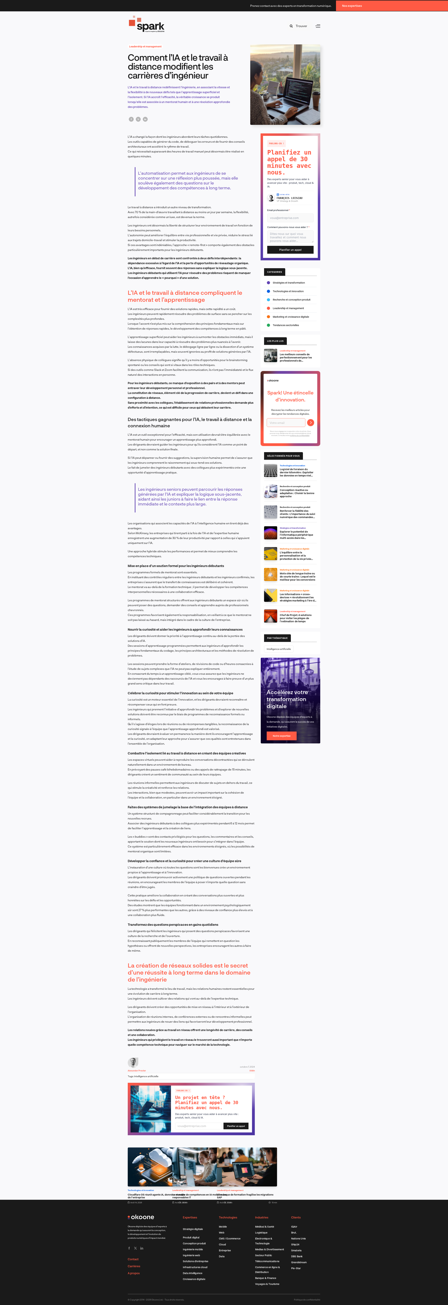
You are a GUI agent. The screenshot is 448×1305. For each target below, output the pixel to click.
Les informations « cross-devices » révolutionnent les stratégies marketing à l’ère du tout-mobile (298, 599)
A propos (134, 1273)
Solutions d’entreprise (195, 1261)
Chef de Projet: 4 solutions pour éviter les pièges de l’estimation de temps (296, 618)
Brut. (294, 1232)
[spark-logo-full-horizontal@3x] (147, 16)
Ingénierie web (191, 1255)
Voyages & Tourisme (267, 1283)
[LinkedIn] (145, 119)
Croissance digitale (194, 1279)
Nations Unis (298, 1238)
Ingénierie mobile (193, 1249)
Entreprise (225, 1250)
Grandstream (299, 1262)
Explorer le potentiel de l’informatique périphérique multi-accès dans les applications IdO (296, 536)
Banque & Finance (265, 1278)
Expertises (190, 1217)
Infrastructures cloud (195, 1267)
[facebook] (129, 1248)
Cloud (222, 1244)
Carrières (134, 1266)
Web (221, 1232)
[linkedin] (141, 1248)
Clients (296, 1217)
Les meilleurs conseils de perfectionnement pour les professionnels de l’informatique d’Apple (296, 359)
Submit (310, 422)
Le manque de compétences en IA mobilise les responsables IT (199, 1196)
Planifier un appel (236, 1126)
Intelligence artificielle (146, 1076)
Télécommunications (267, 1261)
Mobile (223, 1226)
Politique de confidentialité (307, 1299)
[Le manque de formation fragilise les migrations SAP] (247, 1149)
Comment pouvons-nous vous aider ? (288, 227)
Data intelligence (192, 1273)
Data (222, 1256)
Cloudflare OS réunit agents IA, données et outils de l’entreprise (156, 1196)
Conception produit (194, 1243)
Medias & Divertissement (269, 1249)
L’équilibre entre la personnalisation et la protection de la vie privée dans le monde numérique (295, 557)
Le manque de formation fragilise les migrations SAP (245, 1196)
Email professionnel (278, 210)
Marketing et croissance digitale (291, 316)
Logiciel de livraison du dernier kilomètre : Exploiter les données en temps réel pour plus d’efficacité (296, 474)
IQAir (294, 1226)
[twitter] (135, 1248)
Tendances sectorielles (286, 325)
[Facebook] (131, 119)
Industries (261, 1217)
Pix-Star (296, 1268)
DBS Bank (297, 1256)
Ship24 (295, 1244)
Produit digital (191, 1237)
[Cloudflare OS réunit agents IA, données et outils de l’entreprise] (158, 1149)
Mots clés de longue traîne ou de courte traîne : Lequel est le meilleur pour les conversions (297, 576)
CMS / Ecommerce (229, 1238)
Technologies (228, 1217)
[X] (138, 119)
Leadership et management (145, 46)
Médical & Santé (264, 1226)
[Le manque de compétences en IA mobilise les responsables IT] (202, 1149)
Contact (133, 1259)
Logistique (261, 1232)
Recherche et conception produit (291, 299)
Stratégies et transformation (289, 282)
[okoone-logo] (141, 1216)
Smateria (296, 1250)
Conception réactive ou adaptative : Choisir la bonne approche (297, 493)
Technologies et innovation (141, 1190)
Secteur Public (263, 1255)
